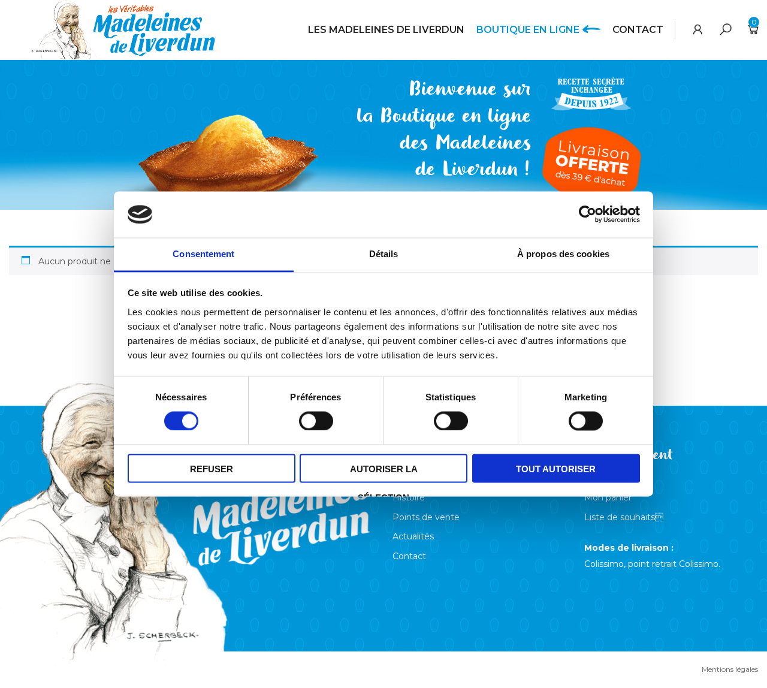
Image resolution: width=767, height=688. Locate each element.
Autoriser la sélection (384, 473)
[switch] (313, 419)
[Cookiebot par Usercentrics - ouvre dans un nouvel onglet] (587, 215)
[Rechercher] (725, 29)
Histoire (408, 497)
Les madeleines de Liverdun (386, 29)
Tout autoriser (556, 469)
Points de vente (426, 517)
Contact (637, 29)
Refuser (211, 469)
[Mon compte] (698, 29)
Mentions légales (730, 669)
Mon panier (608, 497)
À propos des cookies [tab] (563, 254)
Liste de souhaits (623, 517)
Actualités (413, 536)
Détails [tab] (383, 254)
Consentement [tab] (203, 254)
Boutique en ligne (527, 29)
